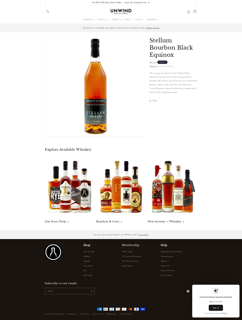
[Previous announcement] (45, 2)
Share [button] (155, 100)
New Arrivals (89, 251)
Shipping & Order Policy (171, 251)
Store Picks (88, 266)
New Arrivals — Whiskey (164, 221)
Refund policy (72, 314)
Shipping (152, 66)
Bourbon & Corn (107, 221)
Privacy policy (84, 314)
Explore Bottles (152, 28)
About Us (165, 261)
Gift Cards (87, 275)
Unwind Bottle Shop (57, 314)
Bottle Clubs (127, 251)
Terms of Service (168, 270)
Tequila (86, 261)
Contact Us (165, 266)
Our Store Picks (55, 221)
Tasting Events (167, 256)
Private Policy (166, 275)
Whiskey (87, 256)
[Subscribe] (91, 291)
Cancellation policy (125, 314)
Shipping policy (111, 314)
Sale (85, 270)
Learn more (144, 234)
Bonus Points (127, 266)
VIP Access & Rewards (131, 256)
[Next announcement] (196, 2)
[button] (48, 11)
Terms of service (97, 314)
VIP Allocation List (130, 261)
